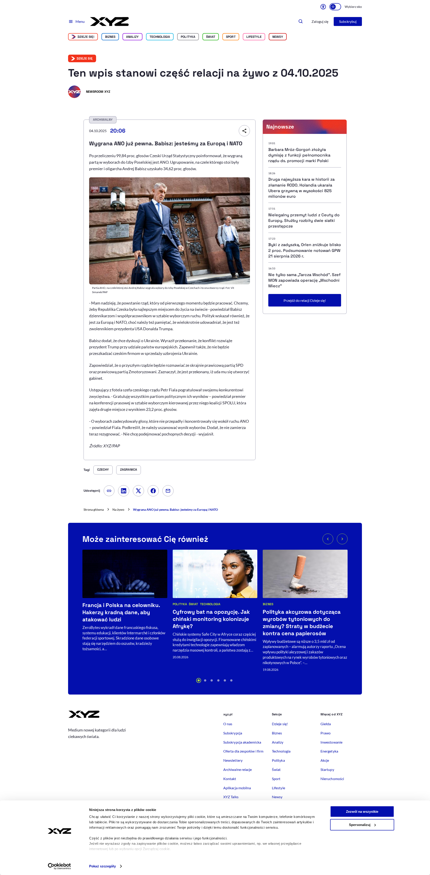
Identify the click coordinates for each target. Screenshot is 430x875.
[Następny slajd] (342, 539)
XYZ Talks (231, 797)
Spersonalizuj (359, 825)
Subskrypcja (232, 733)
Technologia (160, 37)
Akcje (324, 760)
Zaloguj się (320, 21)
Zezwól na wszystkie (362, 811)
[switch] (335, 6)
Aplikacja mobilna (237, 788)
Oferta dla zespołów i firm (243, 751)
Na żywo (118, 509)
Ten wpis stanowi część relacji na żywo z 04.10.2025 (203, 73)
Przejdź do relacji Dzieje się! (305, 300)
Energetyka (329, 751)
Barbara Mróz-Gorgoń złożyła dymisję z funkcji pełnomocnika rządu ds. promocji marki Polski (299, 155)
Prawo (325, 733)
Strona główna (94, 509)
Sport (230, 37)
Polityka (188, 37)
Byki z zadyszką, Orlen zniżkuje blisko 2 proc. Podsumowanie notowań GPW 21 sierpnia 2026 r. (304, 250)
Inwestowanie (331, 742)
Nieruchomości (332, 778)
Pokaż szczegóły (102, 866)
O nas (227, 724)
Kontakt (229, 778)
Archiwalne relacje (237, 769)
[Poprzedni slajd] (327, 539)
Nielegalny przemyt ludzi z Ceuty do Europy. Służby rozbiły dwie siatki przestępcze (304, 220)
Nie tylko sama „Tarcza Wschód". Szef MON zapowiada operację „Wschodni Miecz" (304, 280)
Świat (210, 37)
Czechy (103, 470)
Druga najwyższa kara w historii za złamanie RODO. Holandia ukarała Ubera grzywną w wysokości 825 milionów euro (301, 188)
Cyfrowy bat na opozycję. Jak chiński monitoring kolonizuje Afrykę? (211, 619)
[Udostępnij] (244, 130)
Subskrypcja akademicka (242, 742)
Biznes (110, 37)
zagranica (128, 470)
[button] (199, 680)
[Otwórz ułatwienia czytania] (323, 6)
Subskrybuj (348, 21)
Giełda (325, 724)
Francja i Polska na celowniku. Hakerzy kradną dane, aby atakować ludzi (121, 612)
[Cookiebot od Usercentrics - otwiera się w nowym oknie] (59, 866)
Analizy (132, 37)
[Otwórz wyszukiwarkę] (300, 21)
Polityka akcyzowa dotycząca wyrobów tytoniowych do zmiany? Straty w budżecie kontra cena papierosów (302, 622)
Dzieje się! (85, 37)
